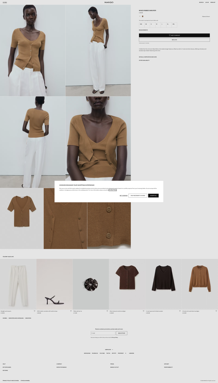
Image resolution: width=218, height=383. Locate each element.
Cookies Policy (112, 190)
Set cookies (123, 195)
